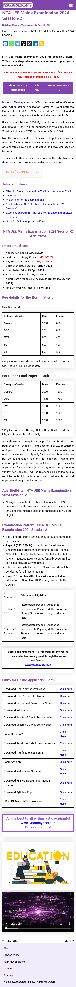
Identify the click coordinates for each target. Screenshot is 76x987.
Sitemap (8, 975)
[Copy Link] (41, 43)
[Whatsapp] (11, 43)
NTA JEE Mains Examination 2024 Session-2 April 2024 (38, 191)
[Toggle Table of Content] (35, 172)
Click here (66, 688)
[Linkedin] (35, 43)
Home (6, 31)
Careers (8, 968)
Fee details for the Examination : (25, 199)
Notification (20, 31)
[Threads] (23, 43)
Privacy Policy (11, 955)
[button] (71, 5)
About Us (9, 948)
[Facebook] (5, 43)
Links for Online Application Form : (26, 221)
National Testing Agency (17, 102)
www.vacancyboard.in (38, 665)
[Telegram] (17, 43)
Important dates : (16, 195)
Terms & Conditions (14, 961)
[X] (29, 43)
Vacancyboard (18, 4)
